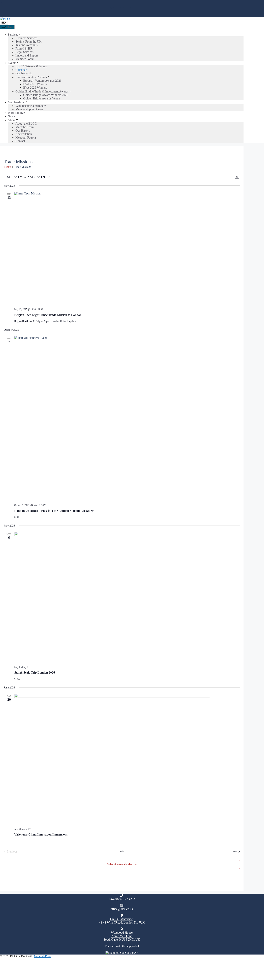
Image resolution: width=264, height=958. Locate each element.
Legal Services (24, 52)
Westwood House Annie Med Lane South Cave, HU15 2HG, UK (121, 936)
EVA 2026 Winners (35, 84)
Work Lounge (16, 112)
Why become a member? (30, 105)
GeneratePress (42, 956)
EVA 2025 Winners (35, 87)
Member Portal (24, 59)
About (11, 120)
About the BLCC (26, 123)
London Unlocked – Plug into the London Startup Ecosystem (54, 510)
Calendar (20, 69)
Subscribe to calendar (119, 864)
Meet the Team (24, 127)
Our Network (23, 73)
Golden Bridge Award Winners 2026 (45, 95)
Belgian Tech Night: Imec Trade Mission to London (48, 315)
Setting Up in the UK (28, 41)
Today (122, 851)
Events (12, 62)
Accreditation (23, 134)
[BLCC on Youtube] (127, 12)
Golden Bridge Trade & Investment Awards (42, 91)
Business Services (26, 38)
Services (13, 34)
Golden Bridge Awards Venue (41, 98)
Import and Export (26, 55)
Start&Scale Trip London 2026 (34, 672)
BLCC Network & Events (31, 66)
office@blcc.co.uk (122, 909)
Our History (22, 130)
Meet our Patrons (25, 137)
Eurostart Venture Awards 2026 (42, 80)
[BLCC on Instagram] (117, 12)
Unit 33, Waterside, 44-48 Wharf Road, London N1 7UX (122, 920)
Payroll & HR (23, 48)
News (11, 116)
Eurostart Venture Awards (31, 77)
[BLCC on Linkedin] (107, 12)
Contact (20, 141)
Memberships (16, 102)
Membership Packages (29, 109)
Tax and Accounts (26, 45)
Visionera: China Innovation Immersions (41, 834)
